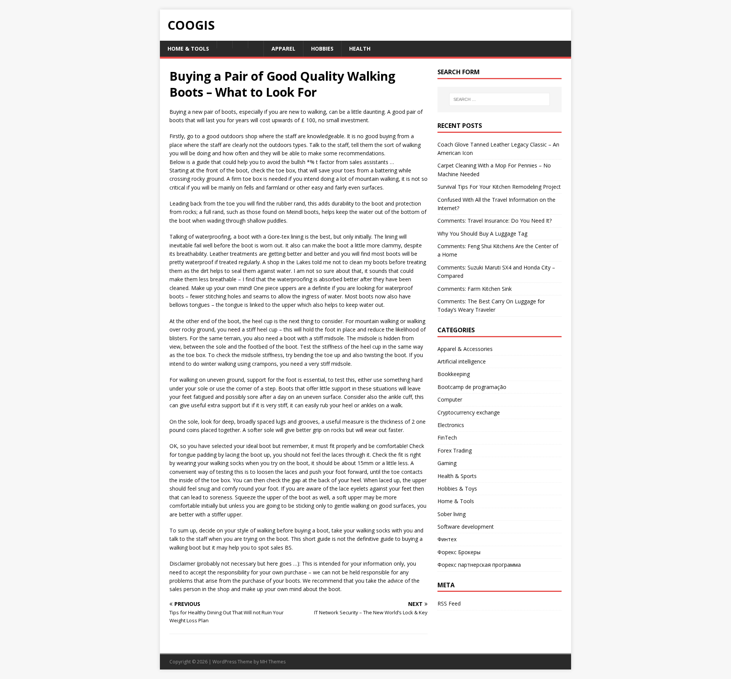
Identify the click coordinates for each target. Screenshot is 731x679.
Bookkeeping (453, 374)
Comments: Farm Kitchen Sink (474, 288)
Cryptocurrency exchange (468, 412)
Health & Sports (457, 476)
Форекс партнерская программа (479, 564)
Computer (449, 399)
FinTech (447, 437)
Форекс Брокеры (458, 552)
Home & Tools (455, 501)
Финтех (446, 539)
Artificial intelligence (461, 361)
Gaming (446, 463)
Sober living (451, 514)
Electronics (450, 425)
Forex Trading (454, 450)
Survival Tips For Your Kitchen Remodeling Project (499, 186)
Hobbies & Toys (457, 488)
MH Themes (273, 661)
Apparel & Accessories (465, 348)
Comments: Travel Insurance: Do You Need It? (494, 220)
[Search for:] (499, 99)
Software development (465, 526)
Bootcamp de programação (471, 387)
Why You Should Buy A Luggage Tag (482, 233)
